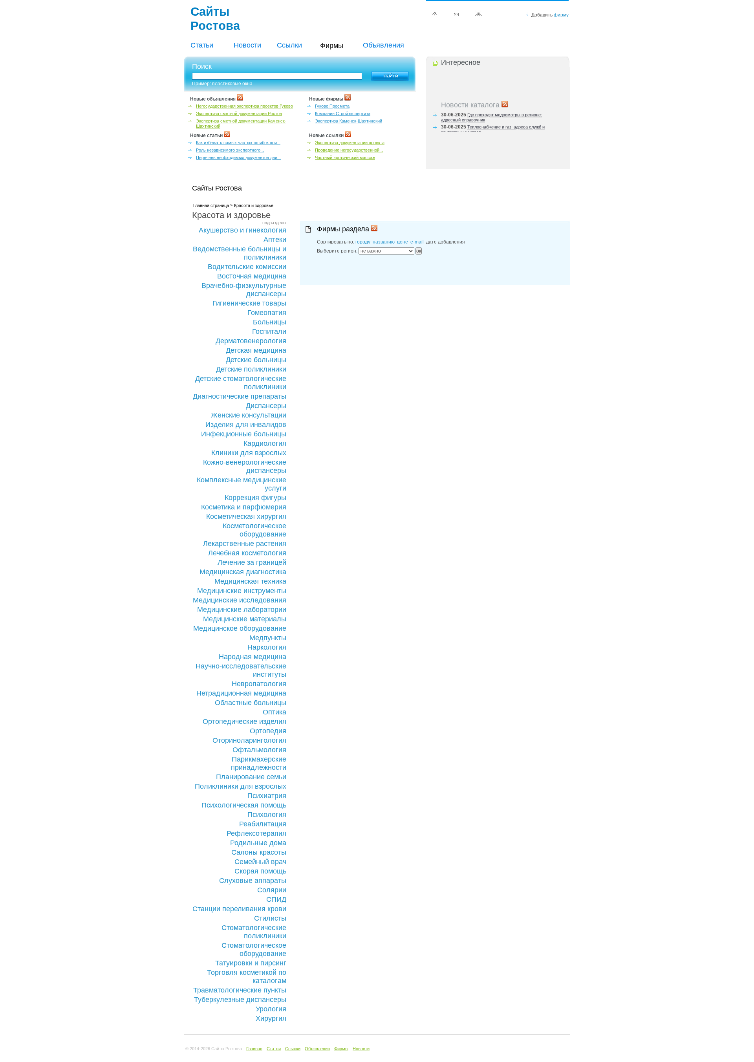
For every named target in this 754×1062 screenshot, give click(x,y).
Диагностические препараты (239, 396)
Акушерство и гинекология (242, 230)
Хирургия (271, 1018)
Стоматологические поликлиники (253, 932)
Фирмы (341, 1048)
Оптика (274, 712)
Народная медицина (252, 657)
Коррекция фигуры (255, 498)
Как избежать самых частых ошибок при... (238, 142)
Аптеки (275, 240)
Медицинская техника (250, 581)
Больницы (269, 322)
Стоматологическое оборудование (253, 949)
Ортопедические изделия (244, 721)
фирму (561, 15)
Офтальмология (259, 750)
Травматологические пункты (239, 990)
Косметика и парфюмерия (243, 507)
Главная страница (211, 205)
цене (402, 242)
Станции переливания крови (239, 909)
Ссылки (289, 45)
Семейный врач (260, 862)
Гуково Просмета (332, 106)
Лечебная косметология (247, 553)
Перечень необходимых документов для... (238, 157)
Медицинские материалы (244, 619)
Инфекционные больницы (243, 434)
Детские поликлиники (251, 369)
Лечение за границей (252, 562)
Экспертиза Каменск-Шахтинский (348, 121)
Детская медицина (256, 350)
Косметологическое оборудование (254, 530)
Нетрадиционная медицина (241, 693)
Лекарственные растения (244, 543)
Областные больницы (250, 703)
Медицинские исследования (239, 600)
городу (362, 242)
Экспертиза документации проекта (349, 142)
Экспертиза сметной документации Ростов (239, 113)
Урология (271, 1009)
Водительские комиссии (247, 267)
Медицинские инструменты (241, 591)
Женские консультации (248, 415)
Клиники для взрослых (248, 453)
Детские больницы (256, 360)
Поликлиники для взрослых (240, 786)
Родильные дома (258, 843)
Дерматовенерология (251, 341)
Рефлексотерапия (256, 833)
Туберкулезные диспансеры (240, 999)
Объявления (383, 45)
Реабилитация (262, 824)
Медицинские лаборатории (241, 609)
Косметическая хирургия (246, 516)
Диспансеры (266, 406)
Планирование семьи (251, 777)
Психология (266, 814)
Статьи (201, 45)
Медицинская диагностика (242, 572)
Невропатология (259, 684)
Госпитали (269, 331)
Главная (254, 1048)
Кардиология (264, 443)
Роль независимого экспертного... (230, 150)
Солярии (271, 890)
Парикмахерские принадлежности (258, 763)
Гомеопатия (266, 313)
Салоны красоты (258, 852)
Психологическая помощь (243, 805)
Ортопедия (268, 731)
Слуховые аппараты (252, 880)
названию (384, 242)
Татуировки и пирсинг (250, 963)
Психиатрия (266, 796)
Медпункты (267, 638)
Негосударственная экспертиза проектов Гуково (244, 106)
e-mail (417, 242)
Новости (247, 45)
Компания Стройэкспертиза (342, 113)
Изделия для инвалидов (245, 424)
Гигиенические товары (249, 303)
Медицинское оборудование (239, 628)
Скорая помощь (260, 871)
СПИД (276, 899)
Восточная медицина (251, 276)
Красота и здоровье (253, 205)
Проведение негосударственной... (349, 150)
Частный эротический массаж (345, 157)
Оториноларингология (249, 740)
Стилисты (270, 918)
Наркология (266, 647)
